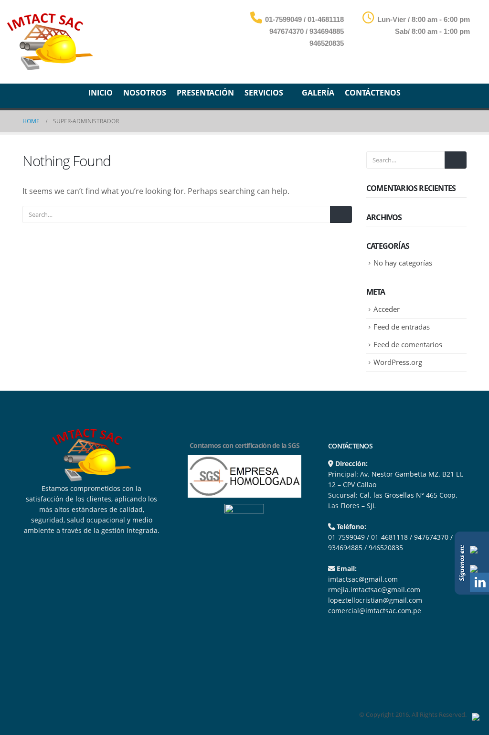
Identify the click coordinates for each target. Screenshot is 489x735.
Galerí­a (318, 92)
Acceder (386, 309)
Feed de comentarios (407, 344)
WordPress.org (397, 362)
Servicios (263, 92)
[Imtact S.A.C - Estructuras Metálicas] (50, 41)
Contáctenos (373, 92)
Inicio (100, 92)
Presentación (205, 92)
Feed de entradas (401, 326)
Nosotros (144, 92)
